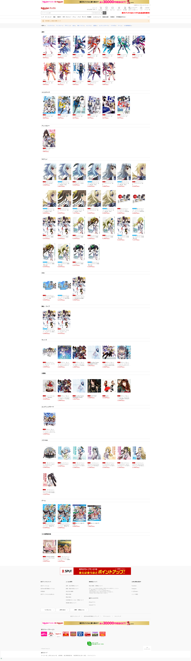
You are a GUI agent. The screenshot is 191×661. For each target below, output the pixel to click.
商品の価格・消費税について (96, 585)
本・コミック (48, 16)
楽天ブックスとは (45, 585)
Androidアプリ (92, 605)
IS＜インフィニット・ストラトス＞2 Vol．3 (63, 210)
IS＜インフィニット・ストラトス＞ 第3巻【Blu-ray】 (48, 264)
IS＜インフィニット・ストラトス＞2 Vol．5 (108, 183)
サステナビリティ (92, 655)
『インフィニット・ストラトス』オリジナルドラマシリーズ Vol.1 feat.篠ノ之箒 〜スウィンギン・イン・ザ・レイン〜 (49, 492)
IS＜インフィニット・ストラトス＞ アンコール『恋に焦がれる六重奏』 (79, 297)
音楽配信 (112, 16)
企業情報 (60, 655)
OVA (74, 25)
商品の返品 (68, 597)
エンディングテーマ (104, 25)
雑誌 (54, 16)
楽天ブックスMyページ (133, 9)
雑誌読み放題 (105, 16)
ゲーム (74, 16)
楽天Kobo (102, 636)
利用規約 (43, 591)
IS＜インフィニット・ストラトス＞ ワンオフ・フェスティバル (63, 330)
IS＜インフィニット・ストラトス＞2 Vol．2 (93, 210)
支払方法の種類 (69, 591)
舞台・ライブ (81, 25)
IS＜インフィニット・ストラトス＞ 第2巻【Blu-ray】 (63, 264)
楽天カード (51, 636)
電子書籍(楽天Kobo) (120, 16)
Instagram (134, 588)
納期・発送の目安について (72, 588)
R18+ (149, 16)
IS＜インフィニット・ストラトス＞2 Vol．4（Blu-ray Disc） (48, 210)
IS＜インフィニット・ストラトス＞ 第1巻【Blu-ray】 (93, 264)
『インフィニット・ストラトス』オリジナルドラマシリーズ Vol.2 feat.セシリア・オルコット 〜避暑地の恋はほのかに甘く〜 (138, 465)
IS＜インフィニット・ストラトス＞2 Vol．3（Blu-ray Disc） (78, 210)
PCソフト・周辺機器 (86, 16)
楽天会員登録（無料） (91, 9)
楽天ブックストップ (75, 616)
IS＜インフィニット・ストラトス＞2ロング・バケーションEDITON (123, 210)
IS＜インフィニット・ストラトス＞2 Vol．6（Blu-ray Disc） (93, 183)
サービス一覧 (147, 9)
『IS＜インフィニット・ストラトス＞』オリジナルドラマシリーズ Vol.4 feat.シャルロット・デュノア (108, 465)
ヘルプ (141, 9)
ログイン (94, 7)
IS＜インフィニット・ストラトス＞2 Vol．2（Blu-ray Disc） (108, 210)
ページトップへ (147, 649)
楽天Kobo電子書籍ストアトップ (91, 616)
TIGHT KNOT (92, 396)
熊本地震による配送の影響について (53, 20)
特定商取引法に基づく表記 (80, 655)
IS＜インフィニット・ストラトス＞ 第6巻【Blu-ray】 (123, 237)
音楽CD (59, 16)
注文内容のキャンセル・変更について (75, 600)
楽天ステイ (88, 636)
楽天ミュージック (66, 636)
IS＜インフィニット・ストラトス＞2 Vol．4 (138, 183)
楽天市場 (147, 7)
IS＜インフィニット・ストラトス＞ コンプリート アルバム (49, 364)
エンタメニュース (97, 16)
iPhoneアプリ (92, 602)
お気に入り (119, 9)
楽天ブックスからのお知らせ (47, 594)
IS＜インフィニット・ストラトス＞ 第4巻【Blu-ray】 (138, 237)
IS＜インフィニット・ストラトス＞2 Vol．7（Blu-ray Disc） (63, 183)
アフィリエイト (106, 616)
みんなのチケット (95, 636)
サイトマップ (118, 616)
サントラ (88, 25)
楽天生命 (80, 636)
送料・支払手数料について (72, 585)
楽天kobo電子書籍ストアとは (47, 588)
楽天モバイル (44, 636)
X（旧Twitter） (135, 591)
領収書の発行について (71, 602)
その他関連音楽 (128, 25)
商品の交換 (68, 594)
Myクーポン (112, 9)
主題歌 (95, 25)
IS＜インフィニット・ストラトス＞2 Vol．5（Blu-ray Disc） (123, 183)
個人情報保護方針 (68, 655)
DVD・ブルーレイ (67, 16)
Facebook (134, 585)
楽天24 (58, 636)
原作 (43, 25)
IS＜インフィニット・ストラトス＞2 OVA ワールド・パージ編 (49, 297)
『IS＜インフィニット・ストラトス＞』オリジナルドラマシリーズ (49, 464)
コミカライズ (50, 25)
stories (106, 396)
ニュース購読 (135, 594)
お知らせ (106, 9)
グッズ (79, 16)
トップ (42, 16)
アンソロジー (59, 25)
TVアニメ (68, 25)
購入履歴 (125, 9)
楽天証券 (73, 636)
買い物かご (101, 9)
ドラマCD (113, 25)
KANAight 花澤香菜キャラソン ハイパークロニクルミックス (49, 558)
